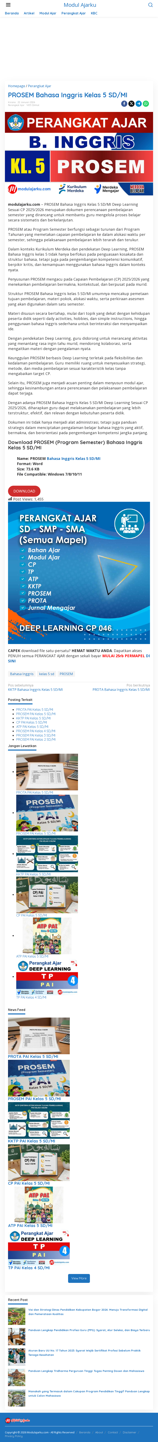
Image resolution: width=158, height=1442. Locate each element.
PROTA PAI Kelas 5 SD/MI (34, 709)
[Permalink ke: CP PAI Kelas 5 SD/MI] (47, 894)
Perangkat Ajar (16, 105)
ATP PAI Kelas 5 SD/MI (32, 727)
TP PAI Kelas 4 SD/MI (31, 997)
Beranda (84, 1432)
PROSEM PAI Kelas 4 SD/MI (35, 731)
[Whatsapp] (146, 104)
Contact (113, 1432)
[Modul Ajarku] (17, 1420)
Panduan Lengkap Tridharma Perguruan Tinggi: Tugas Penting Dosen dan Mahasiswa (86, 1371)
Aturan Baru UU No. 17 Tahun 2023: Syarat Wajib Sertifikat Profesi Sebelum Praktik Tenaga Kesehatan (84, 1352)
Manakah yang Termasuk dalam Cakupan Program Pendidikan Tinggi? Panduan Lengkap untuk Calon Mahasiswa (89, 1393)
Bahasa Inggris (22, 674)
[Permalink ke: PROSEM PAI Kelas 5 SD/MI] (47, 812)
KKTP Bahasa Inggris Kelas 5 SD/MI (35, 687)
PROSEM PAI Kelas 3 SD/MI (35, 735)
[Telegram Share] (139, 104)
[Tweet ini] (131, 104)
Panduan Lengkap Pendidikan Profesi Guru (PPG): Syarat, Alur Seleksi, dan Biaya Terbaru (89, 1330)
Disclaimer (129, 1432)
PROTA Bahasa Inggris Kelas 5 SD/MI (121, 687)
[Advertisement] (79, 52)
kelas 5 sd (46, 674)
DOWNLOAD (24, 491)
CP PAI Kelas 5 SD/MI (31, 722)
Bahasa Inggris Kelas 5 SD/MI (73, 458)
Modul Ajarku (80, 4)
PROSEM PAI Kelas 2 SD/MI (36, 739)
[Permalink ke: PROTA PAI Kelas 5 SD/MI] (47, 771)
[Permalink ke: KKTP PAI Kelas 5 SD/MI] (47, 853)
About (99, 1432)
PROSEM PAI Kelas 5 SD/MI (36, 714)
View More (79, 1278)
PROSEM (66, 674)
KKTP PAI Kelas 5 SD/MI (33, 718)
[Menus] (8, 5)
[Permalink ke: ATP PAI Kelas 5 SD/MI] (47, 935)
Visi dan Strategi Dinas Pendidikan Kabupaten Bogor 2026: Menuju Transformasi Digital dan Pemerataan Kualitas (88, 1312)
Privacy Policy (14, 1436)
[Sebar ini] (124, 104)
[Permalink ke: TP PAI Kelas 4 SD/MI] (47, 976)
